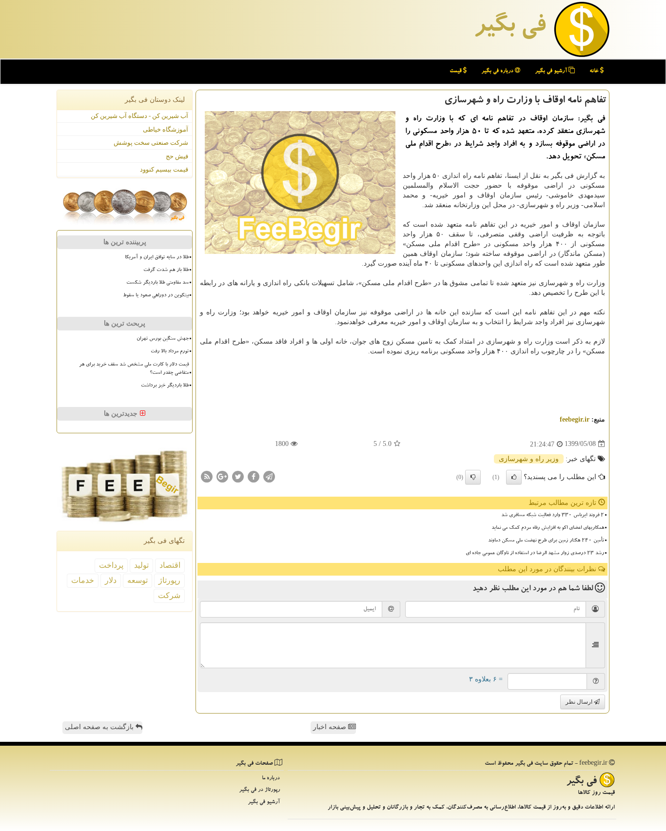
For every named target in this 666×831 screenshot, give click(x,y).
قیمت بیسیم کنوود (164, 169)
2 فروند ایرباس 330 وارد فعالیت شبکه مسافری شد (552, 516)
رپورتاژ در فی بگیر (259, 790)
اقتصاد (169, 565)
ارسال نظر (580, 701)
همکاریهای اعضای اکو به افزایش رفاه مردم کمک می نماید (547, 528)
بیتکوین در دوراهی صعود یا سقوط (156, 296)
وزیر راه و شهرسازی (529, 459)
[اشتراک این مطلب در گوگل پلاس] (222, 476)
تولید (141, 565)
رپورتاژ (169, 580)
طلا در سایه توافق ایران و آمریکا (157, 258)
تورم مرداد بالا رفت (170, 352)
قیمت (456, 71)
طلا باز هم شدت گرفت (166, 270)
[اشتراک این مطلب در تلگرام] (269, 476)
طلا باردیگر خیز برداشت (165, 386)
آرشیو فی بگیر (551, 71)
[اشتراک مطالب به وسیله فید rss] (207, 476)
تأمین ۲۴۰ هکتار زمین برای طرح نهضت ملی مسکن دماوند (546, 541)
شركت (169, 595)
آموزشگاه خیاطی (165, 129)
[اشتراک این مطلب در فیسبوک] (253, 476)
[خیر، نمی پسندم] (473, 477)
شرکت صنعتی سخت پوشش (151, 142)
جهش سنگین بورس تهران (163, 339)
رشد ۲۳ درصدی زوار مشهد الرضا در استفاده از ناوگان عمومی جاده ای (535, 554)
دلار (111, 580)
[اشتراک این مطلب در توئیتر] (238, 476)
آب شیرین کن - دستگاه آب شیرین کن (139, 115)
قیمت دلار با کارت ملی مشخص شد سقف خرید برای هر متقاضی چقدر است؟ (134, 369)
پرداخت (111, 565)
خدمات (82, 580)
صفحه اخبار (330, 727)
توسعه (137, 580)
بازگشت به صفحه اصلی (100, 727)
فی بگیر (509, 27)
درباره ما (271, 778)
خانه (594, 71)
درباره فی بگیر (498, 71)
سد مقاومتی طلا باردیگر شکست (157, 283)
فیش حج (177, 156)
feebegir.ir (574, 419)
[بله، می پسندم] (514, 477)
